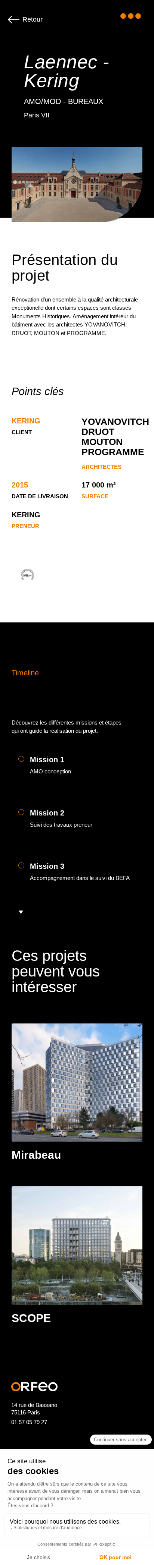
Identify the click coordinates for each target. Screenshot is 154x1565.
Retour (32, 19)
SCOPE (31, 1318)
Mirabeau (36, 1155)
